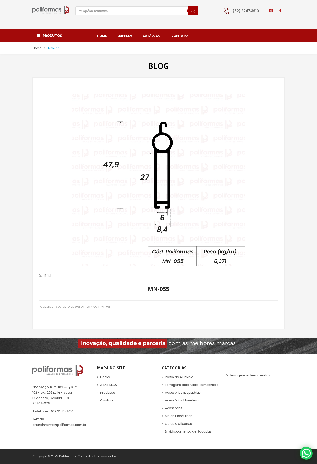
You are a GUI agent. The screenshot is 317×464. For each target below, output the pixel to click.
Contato (107, 400)
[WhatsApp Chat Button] (306, 453)
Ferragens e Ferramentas (250, 375)
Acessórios (173, 408)
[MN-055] (158, 180)
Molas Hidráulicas (178, 416)
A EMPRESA (108, 384)
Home (37, 48)
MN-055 (106, 306)
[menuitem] (104, 35)
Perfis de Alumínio (179, 377)
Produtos (107, 392)
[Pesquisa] (193, 10)
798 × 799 (91, 306)
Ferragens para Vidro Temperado (191, 384)
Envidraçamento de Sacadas (188, 431)
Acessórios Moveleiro (182, 400)
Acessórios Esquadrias (183, 392)
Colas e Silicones (178, 423)
